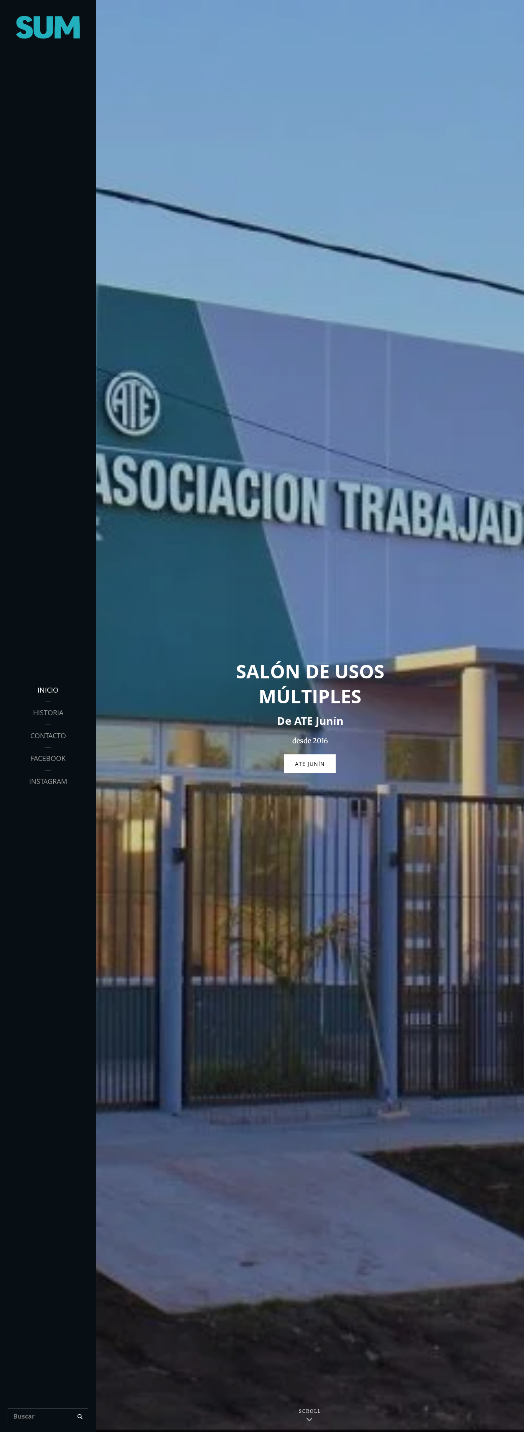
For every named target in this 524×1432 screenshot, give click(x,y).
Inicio (48, 690)
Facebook (48, 758)
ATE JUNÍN (315, 766)
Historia (48, 712)
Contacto (48, 735)
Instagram (48, 781)
